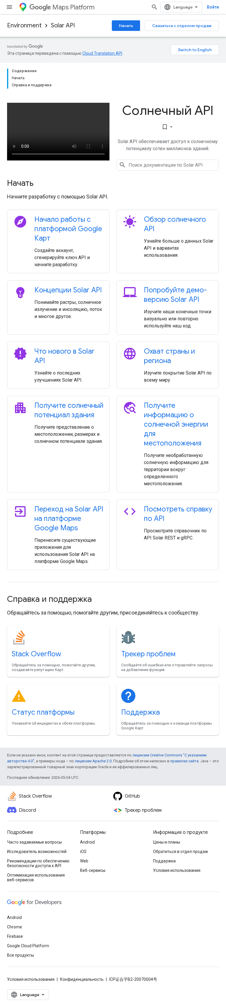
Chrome (14, 927)
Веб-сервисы (92, 870)
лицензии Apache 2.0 (93, 761)
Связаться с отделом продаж (182, 25)
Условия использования (176, 870)
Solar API (63, 25)
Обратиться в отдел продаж (180, 851)
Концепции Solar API (68, 290)
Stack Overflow (36, 654)
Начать (126, 25)
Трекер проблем (148, 654)
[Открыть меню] (9, 7)
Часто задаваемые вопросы (34, 842)
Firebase (15, 936)
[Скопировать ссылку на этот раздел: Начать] (41, 183)
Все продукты (20, 955)
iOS (83, 851)
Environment (24, 25)
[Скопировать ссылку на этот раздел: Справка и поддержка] (100, 599)
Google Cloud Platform (28, 945)
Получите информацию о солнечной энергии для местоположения (176, 424)
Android (87, 842)
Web (84, 861)
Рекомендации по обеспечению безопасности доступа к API (38, 863)
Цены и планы (166, 842)
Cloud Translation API (102, 53)
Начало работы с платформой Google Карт (68, 229)
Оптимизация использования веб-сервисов (36, 877)
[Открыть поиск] (154, 7)
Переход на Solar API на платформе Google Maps (68, 518)
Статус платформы (43, 712)
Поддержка (140, 712)
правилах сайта (184, 761)
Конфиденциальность (82, 979)
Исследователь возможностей (37, 851)
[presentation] (113, 183)
